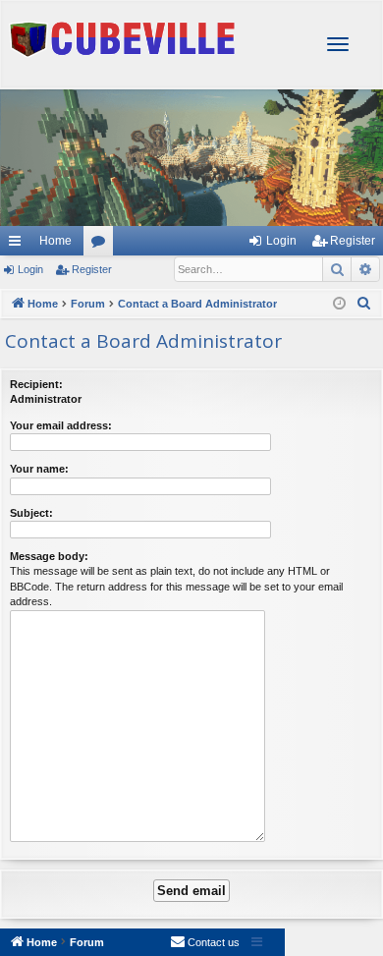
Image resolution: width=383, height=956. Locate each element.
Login (30, 269)
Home (55, 241)
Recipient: (36, 384)
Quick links (13, 240)
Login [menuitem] (281, 241)
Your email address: (61, 425)
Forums (102, 244)
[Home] (191, 98)
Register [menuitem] (352, 241)
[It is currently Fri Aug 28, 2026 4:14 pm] (339, 304)
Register (92, 269)
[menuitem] (364, 303)
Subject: (31, 513)
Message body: (49, 556)
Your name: (39, 469)
